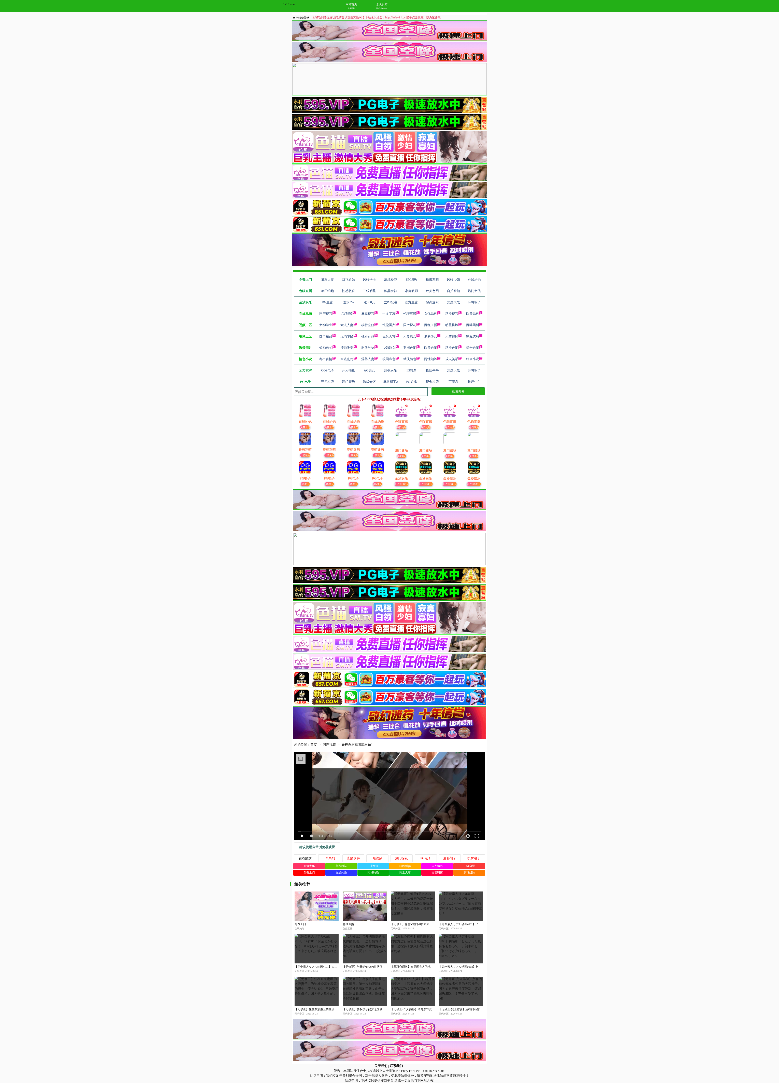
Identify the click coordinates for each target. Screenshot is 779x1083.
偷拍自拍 (325, 347)
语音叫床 (437, 872)
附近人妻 (405, 872)
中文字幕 (388, 313)
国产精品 (325, 336)
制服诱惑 (472, 336)
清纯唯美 (346, 347)
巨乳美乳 (388, 336)
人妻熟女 (409, 336)
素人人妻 (346, 325)
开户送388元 (402, 484)
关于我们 (380, 1066)
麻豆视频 (367, 313)
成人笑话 (451, 359)
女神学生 (325, 325)
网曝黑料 (472, 325)
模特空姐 (367, 325)
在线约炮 (341, 872)
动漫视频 (451, 313)
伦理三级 (409, 313)
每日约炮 (401, 427)
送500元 (305, 484)
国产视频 (325, 313)
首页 (313, 744)
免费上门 (305, 427)
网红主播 (430, 325)
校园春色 (388, 359)
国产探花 (409, 325)
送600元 (401, 456)
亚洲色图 (409, 347)
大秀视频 (451, 336)
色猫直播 (348, 924)
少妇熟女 (388, 347)
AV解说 (346, 313)
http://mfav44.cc (381, 8)
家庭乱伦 (346, 359)
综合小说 (472, 359)
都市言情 (325, 359)
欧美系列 (472, 313)
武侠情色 (409, 359)
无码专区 (346, 336)
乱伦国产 (388, 325)
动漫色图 (451, 347)
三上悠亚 (373, 866)
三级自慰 (469, 866)
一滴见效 (305, 455)
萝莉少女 (430, 336)
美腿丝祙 (341, 866)
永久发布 (381, 4)
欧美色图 (430, 347)
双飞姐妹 (469, 872)
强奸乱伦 (367, 336)
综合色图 (472, 347)
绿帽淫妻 (405, 866)
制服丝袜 (367, 347)
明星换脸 (451, 325)
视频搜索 (458, 391)
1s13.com (289, 4)
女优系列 (430, 313)
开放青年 (309, 866)
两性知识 (430, 359)
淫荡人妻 (367, 359)
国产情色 (437, 866)
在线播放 (305, 858)
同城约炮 (373, 872)
